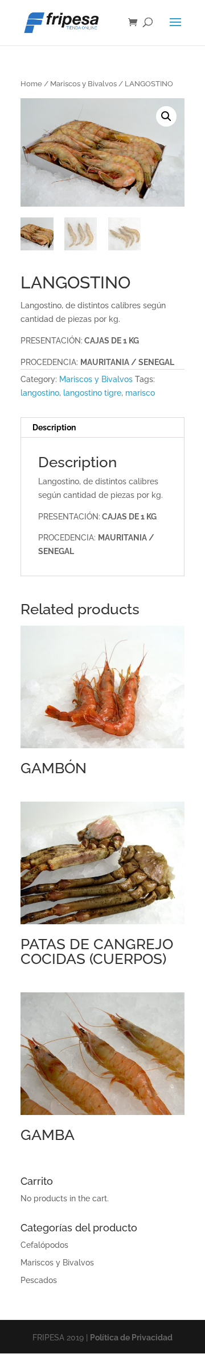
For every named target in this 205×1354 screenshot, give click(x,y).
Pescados (38, 1280)
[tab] (102, 428)
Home (31, 83)
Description (54, 427)
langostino (39, 392)
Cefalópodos (44, 1245)
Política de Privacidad (131, 1337)
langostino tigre (92, 392)
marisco (140, 392)
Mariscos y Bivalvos (83, 83)
